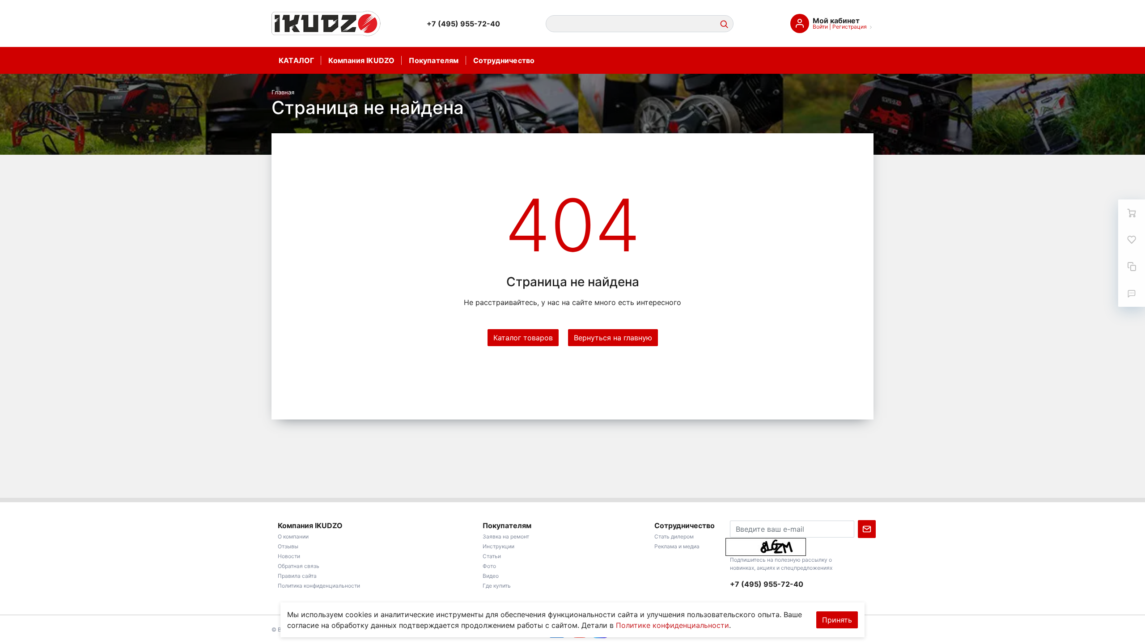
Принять (837, 619)
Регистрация (849, 26)
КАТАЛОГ (296, 60)
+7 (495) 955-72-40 (463, 23)
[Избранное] (1131, 239)
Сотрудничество (504, 60)
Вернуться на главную (613, 337)
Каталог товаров (523, 337)
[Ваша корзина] (1131, 212)
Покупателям (433, 60)
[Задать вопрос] (1131, 293)
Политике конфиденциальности (672, 625)
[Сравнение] (1131, 266)
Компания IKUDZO (361, 60)
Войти (820, 26)
